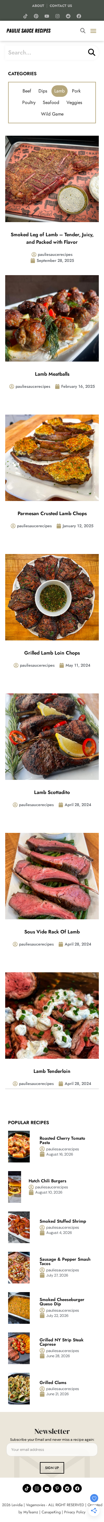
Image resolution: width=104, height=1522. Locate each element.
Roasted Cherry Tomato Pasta (62, 1140)
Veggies (74, 102)
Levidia (17, 1505)
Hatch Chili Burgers (48, 1181)
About (38, 5)
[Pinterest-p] (57, 1488)
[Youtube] (46, 16)
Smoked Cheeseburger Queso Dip (62, 1301)
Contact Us (61, 5)
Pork (76, 91)
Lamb (59, 91)
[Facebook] (78, 16)
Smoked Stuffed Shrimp (63, 1221)
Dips (42, 91)
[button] (93, 31)
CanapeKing (51, 1512)
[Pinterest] (36, 16)
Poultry (29, 102)
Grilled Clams (54, 1382)
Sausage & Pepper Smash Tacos (65, 1261)
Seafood (51, 102)
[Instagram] (57, 16)
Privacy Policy (75, 1512)
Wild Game (52, 114)
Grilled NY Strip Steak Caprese (61, 1342)
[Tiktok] (25, 16)
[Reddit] (68, 16)
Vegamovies (35, 1505)
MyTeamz (30, 1512)
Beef (27, 91)
